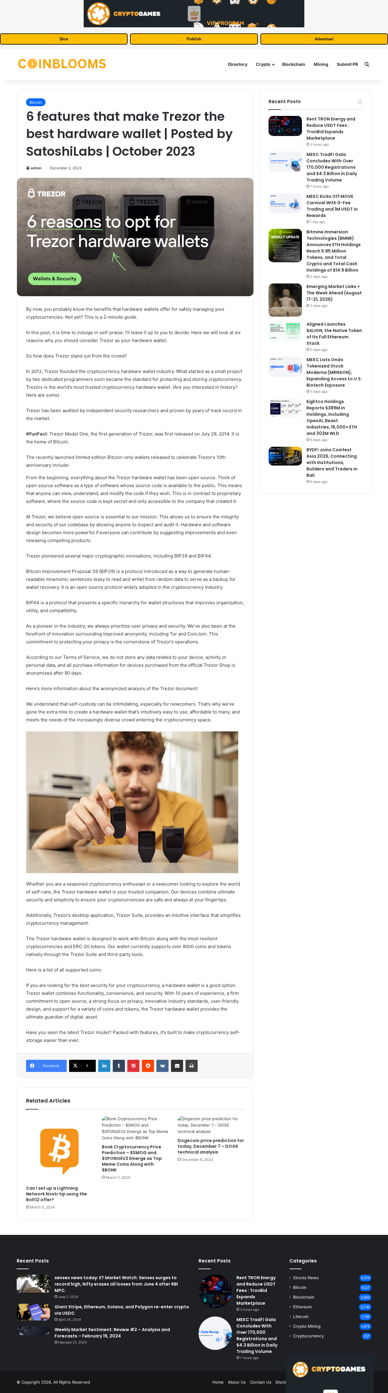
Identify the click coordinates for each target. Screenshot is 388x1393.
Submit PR (347, 64)
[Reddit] (148, 1066)
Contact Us (260, 1382)
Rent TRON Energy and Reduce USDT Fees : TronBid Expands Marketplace (330, 128)
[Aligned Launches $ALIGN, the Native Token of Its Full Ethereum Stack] (285, 331)
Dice (64, 39)
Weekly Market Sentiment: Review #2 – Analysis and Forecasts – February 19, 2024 (112, 1333)
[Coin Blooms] (62, 64)
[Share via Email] (177, 1066)
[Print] (192, 1066)
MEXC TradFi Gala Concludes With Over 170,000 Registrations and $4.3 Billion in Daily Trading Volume (331, 167)
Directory (237, 64)
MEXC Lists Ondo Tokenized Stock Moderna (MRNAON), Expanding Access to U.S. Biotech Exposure (334, 372)
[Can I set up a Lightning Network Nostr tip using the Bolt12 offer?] (59, 1149)
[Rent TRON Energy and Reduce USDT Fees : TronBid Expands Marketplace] (285, 126)
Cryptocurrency (308, 1336)
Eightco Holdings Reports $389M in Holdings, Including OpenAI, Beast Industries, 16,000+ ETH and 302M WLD (331, 417)
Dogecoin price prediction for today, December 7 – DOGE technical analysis (211, 1146)
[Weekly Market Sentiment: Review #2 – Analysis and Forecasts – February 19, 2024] (33, 1331)
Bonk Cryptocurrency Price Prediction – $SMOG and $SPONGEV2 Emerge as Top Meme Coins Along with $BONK (132, 1158)
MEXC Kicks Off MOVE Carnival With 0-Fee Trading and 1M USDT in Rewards (332, 206)
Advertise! (324, 39)
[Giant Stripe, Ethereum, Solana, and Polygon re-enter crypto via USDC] (33, 1312)
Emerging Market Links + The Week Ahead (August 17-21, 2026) (334, 292)
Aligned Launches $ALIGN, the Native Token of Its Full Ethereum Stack (334, 333)
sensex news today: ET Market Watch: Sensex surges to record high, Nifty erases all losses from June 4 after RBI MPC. (116, 1284)
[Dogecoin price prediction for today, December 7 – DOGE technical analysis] (211, 1125)
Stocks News (306, 1277)
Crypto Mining (306, 1326)
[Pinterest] (133, 1066)
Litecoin (301, 1316)
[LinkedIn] (104, 1066)
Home (218, 1382)
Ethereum (302, 1306)
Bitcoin (35, 102)
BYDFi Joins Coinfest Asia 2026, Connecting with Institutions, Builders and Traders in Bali (331, 462)
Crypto (263, 64)
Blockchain (293, 64)
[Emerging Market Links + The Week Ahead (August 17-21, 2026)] (285, 300)
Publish (194, 39)
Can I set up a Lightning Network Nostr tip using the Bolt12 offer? (56, 1194)
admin (36, 168)
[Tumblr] (119, 1066)
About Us (237, 1382)
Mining (321, 64)
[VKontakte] (162, 1066)
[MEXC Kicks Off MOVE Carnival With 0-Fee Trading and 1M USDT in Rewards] (285, 203)
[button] (135, 803)
